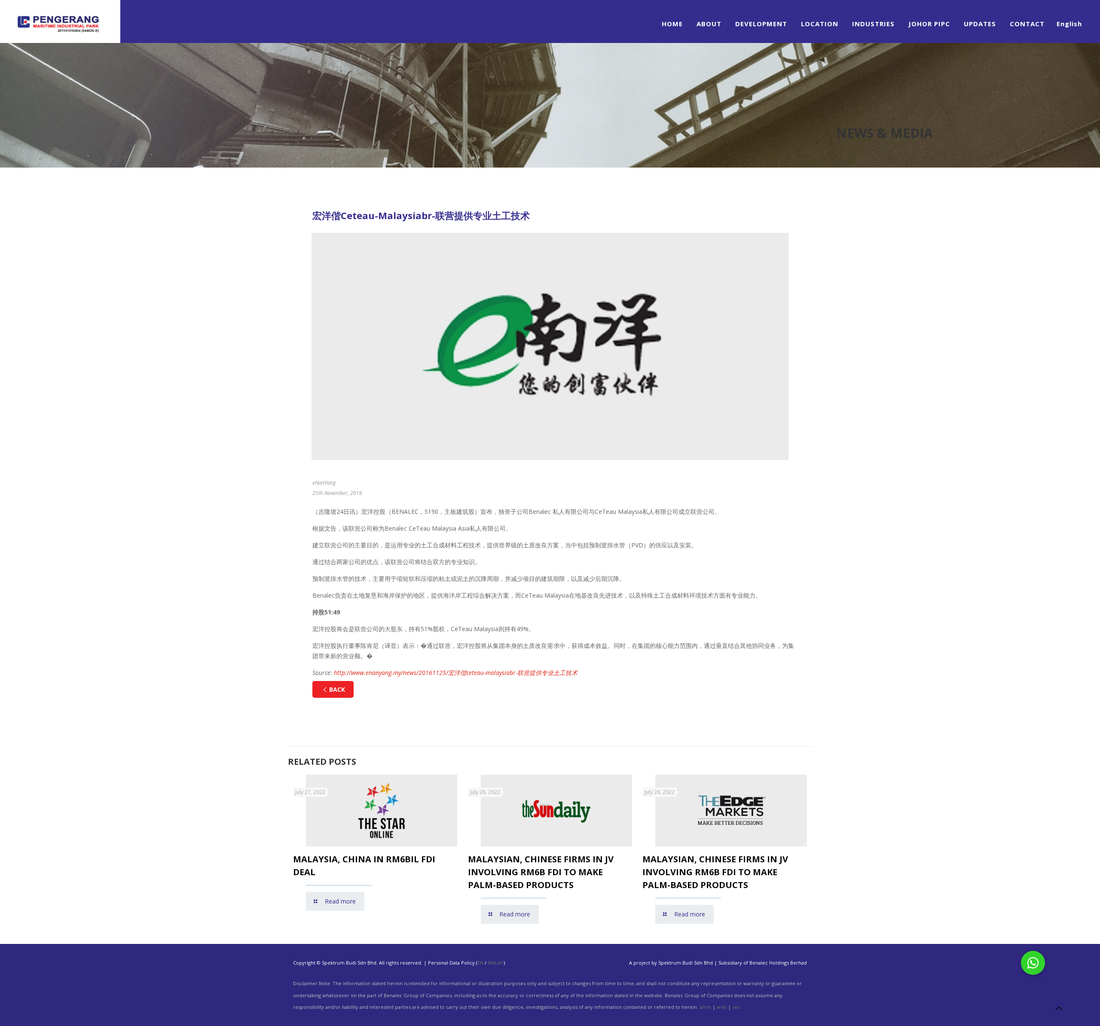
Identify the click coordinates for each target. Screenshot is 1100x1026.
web (722, 1007)
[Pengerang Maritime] (60, 21)
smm (705, 1007)
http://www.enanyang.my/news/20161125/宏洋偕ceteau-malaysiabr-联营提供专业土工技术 (456, 673)
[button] (1033, 963)
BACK (337, 689)
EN (480, 962)
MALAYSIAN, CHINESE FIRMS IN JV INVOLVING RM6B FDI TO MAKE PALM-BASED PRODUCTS (541, 872)
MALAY (496, 962)
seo (736, 1007)
